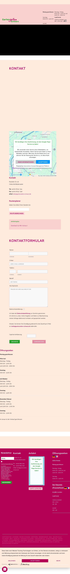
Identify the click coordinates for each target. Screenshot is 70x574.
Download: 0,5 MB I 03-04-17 (19, 225)
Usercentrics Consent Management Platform (36, 166)
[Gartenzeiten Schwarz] (10, 17)
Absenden (14, 341)
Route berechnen (16, 213)
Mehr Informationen (26, 162)
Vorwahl (11, 274)
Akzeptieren (43, 162)
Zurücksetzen (39, 341)
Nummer (20, 274)
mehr (58, 561)
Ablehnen (11, 561)
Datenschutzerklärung (23, 313)
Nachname (31, 256)
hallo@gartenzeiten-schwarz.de (22, 194)
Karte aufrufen (36, 488)
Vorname (11, 256)
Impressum (55, 564)
